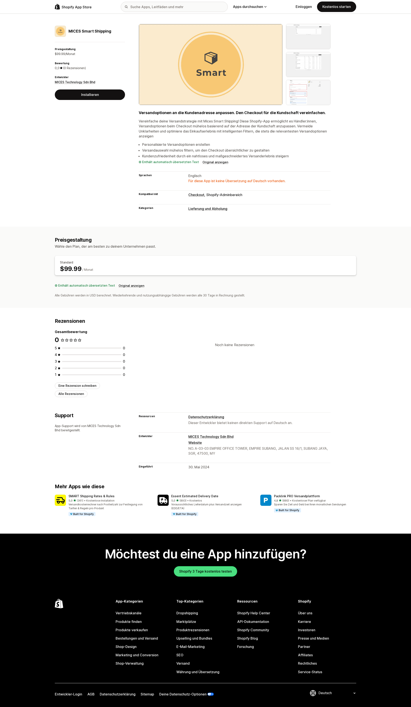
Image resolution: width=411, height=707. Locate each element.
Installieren (90, 94)
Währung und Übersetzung (197, 672)
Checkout (196, 195)
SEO (179, 655)
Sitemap (147, 694)
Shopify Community (253, 630)
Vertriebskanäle (128, 613)
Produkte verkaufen (132, 630)
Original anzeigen (215, 162)
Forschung (245, 646)
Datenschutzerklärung (206, 417)
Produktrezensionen (192, 630)
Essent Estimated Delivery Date (194, 496)
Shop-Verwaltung (130, 663)
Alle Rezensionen (71, 394)
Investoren (306, 630)
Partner (304, 646)
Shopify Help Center (253, 613)
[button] (103, 505)
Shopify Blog (247, 638)
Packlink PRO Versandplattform (297, 496)
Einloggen (304, 6)
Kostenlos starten (336, 6)
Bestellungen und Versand (137, 638)
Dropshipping (187, 613)
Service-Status (310, 672)
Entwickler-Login (68, 694)
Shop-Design (126, 646)
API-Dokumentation (253, 621)
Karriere (304, 621)
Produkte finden (129, 621)
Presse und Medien (313, 638)
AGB (91, 694)
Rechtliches (307, 663)
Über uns (305, 613)
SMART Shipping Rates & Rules (91, 496)
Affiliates (305, 655)
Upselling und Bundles (194, 638)
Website (195, 443)
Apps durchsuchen (248, 6)
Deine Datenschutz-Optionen (183, 694)
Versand (183, 663)
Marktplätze (186, 621)
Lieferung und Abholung (207, 209)
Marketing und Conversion (137, 655)
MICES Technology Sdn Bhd (75, 82)
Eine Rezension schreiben (77, 385)
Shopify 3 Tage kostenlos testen (205, 571)
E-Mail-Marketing (190, 646)
